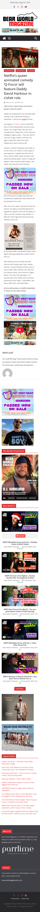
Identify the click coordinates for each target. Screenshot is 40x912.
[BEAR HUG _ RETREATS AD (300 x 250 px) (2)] (18, 725)
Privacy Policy (15, 898)
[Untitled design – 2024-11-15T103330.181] (18, 420)
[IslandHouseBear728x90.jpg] (20, 30)
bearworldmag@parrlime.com (12, 880)
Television (31, 70)
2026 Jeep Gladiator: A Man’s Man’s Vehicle (16, 779)
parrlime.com (6, 842)
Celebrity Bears (9, 70)
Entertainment (20, 70)
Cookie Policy (25, 898)
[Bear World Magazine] (4, 38)
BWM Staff (20, 102)
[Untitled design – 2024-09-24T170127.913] (20, 225)
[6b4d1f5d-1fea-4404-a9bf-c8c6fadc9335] (20, 169)
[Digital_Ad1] (18, 695)
